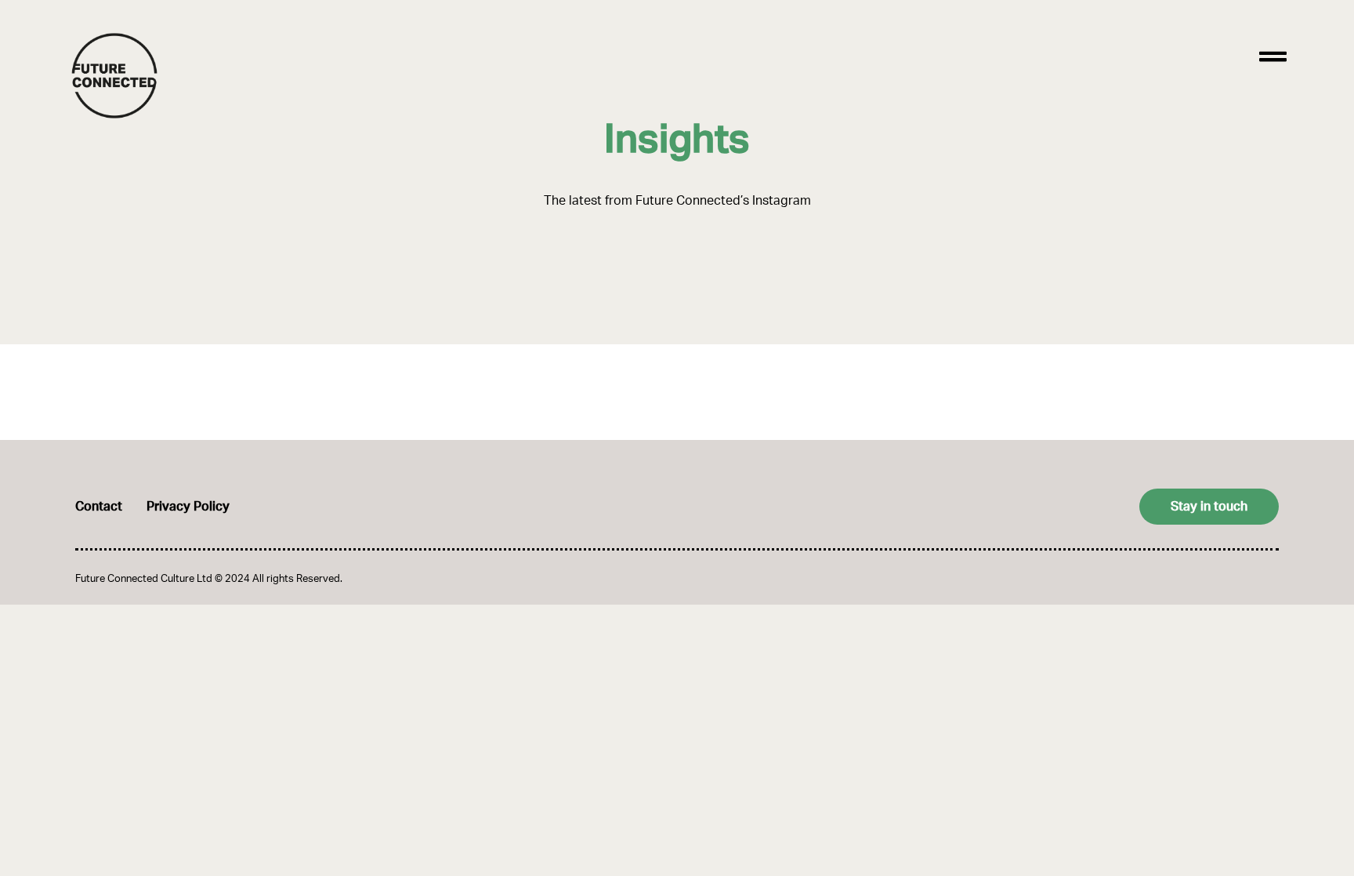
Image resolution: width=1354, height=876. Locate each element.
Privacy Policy (188, 506)
